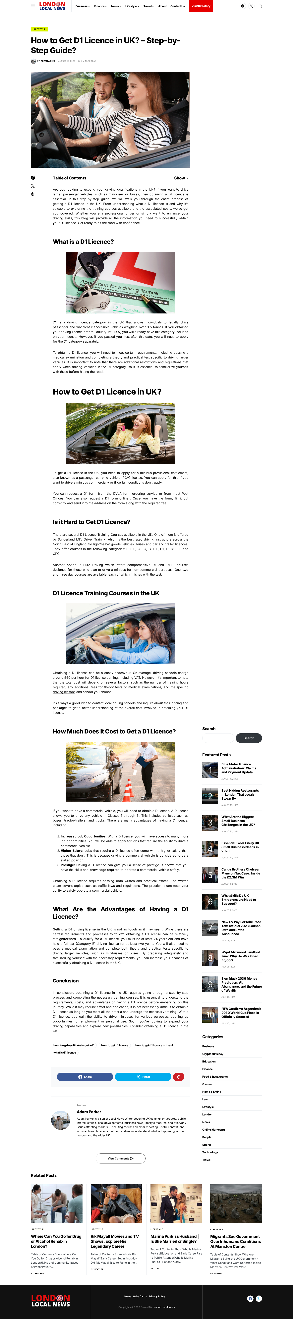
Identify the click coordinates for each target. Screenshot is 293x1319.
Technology (210, 1152)
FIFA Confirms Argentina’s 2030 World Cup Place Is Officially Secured (241, 1013)
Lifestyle (39, 29)
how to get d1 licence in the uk (154, 1045)
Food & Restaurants (215, 1076)
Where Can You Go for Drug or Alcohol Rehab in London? (56, 1241)
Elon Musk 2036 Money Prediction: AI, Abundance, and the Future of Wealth (241, 984)
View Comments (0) (121, 1158)
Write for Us (140, 1296)
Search (208, 728)
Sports (206, 1144)
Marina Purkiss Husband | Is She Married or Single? (174, 1239)
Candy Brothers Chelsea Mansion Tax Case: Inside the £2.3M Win (240, 873)
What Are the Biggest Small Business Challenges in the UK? (238, 821)
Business (208, 1046)
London (207, 1114)
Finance (207, 1069)
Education (209, 1061)
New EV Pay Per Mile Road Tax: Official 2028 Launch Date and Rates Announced (241, 928)
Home (127, 1296)
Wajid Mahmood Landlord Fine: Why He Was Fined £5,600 (240, 956)
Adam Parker (89, 1111)
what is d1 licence (64, 1052)
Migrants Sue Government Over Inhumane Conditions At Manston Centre (235, 1241)
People (206, 1137)
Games (206, 1084)
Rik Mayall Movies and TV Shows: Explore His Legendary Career (115, 1241)
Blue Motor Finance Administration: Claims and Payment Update (238, 768)
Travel (206, 1159)
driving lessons (64, 692)
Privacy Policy (157, 1296)
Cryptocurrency (212, 1054)
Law (205, 1099)
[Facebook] (243, 6)
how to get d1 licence (114, 1045)
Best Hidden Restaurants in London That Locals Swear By (240, 794)
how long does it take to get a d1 (73, 1045)
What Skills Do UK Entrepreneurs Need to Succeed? (238, 900)
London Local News (163, 1307)
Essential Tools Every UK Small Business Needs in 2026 (240, 847)
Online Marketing (213, 1129)
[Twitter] (251, 6)
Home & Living (211, 1091)
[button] (33, 6)
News (206, 1122)
